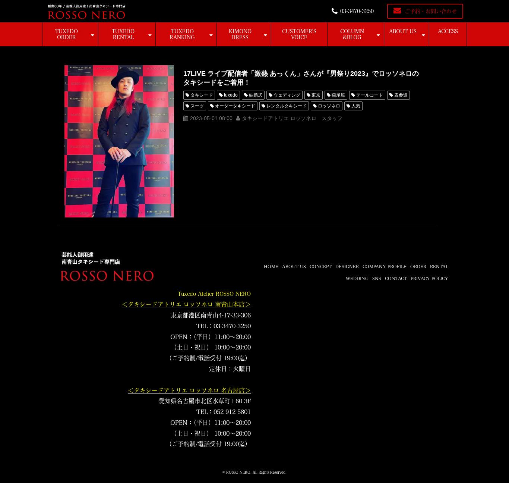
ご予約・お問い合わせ (431, 11)
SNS (376, 278)
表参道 (401, 95)
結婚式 (255, 95)
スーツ (197, 106)
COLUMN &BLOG (352, 34)
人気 (355, 106)
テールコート (369, 95)
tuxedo (231, 95)
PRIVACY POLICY (429, 278)
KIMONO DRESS (240, 34)
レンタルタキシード (286, 106)
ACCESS (448, 31)
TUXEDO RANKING (182, 34)
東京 (316, 95)
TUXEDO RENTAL (123, 34)
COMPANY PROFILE (385, 266)
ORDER (418, 266)
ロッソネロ (329, 106)
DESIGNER (347, 266)
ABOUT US (403, 31)
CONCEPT (321, 266)
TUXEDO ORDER (66, 34)
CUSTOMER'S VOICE (299, 34)
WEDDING (357, 278)
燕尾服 (338, 95)
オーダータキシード (235, 106)
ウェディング (287, 95)
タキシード (201, 95)
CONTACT (396, 278)
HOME (271, 266)
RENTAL (439, 266)
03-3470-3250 (357, 11)
